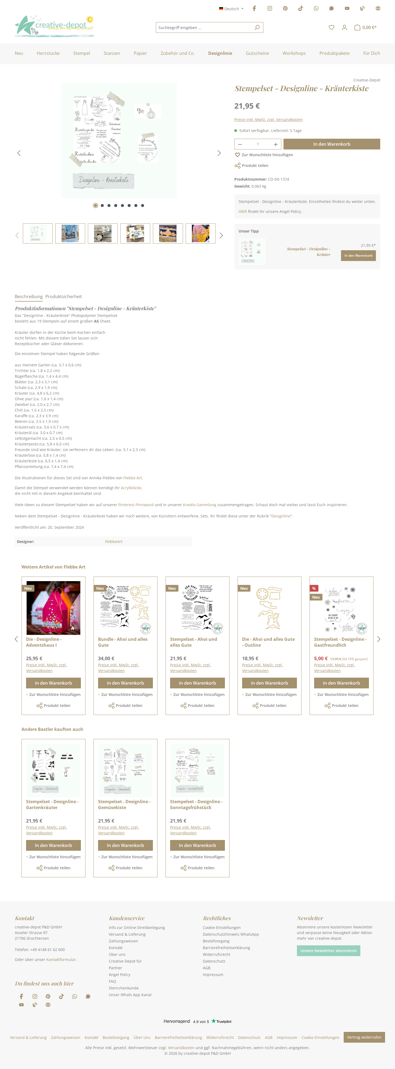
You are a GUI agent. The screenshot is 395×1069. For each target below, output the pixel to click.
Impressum (213, 974)
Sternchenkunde (124, 988)
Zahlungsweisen (123, 940)
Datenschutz (214, 961)
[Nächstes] (219, 153)
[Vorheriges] (19, 153)
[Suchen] (257, 27)
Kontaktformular (61, 959)
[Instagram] (269, 9)
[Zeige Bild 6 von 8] (129, 205)
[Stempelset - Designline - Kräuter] (252, 251)
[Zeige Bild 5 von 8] (122, 205)
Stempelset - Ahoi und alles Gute (193, 642)
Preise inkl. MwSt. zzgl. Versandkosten (268, 119)
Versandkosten (181, 1047)
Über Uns (142, 1037)
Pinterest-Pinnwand (136, 504)
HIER (243, 211)
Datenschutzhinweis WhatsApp (231, 934)
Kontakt (116, 947)
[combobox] (203, 27)
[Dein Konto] (344, 27)
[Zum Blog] (362, 9)
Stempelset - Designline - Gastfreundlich (340, 642)
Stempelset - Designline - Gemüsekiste (124, 804)
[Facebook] (254, 9)
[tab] (29, 297)
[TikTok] (300, 9)
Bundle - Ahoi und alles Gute (123, 642)
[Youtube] (347, 9)
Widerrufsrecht (216, 954)
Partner (115, 967)
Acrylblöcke (131, 487)
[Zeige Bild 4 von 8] (115, 205)
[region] (119, 163)
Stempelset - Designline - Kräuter (308, 251)
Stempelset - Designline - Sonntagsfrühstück (196, 804)
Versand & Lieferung (127, 934)
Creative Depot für (125, 961)
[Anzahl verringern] (240, 144)
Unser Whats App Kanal (130, 994)
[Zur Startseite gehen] (54, 26)
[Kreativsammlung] (378, 9)
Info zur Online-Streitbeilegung (137, 927)
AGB (206, 967)
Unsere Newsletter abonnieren (328, 950)
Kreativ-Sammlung (199, 504)
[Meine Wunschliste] (331, 27)
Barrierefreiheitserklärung (226, 947)
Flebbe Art (132, 477)
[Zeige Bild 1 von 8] (95, 205)
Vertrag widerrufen (364, 1037)
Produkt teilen (255, 165)
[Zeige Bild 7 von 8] (135, 205)
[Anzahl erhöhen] (276, 144)
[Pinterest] (285, 9)
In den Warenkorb (331, 144)
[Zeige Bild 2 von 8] (102, 205)
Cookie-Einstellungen (222, 927)
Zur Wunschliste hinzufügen (267, 154)
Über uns (117, 954)
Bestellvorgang (216, 940)
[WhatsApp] (316, 9)
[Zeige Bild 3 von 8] (108, 205)
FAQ (112, 981)
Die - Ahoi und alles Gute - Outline (268, 642)
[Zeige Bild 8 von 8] (142, 205)
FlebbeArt (114, 541)
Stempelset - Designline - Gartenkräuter (52, 804)
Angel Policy (119, 974)
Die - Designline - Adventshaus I (44, 642)
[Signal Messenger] (331, 9)
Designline (280, 516)
